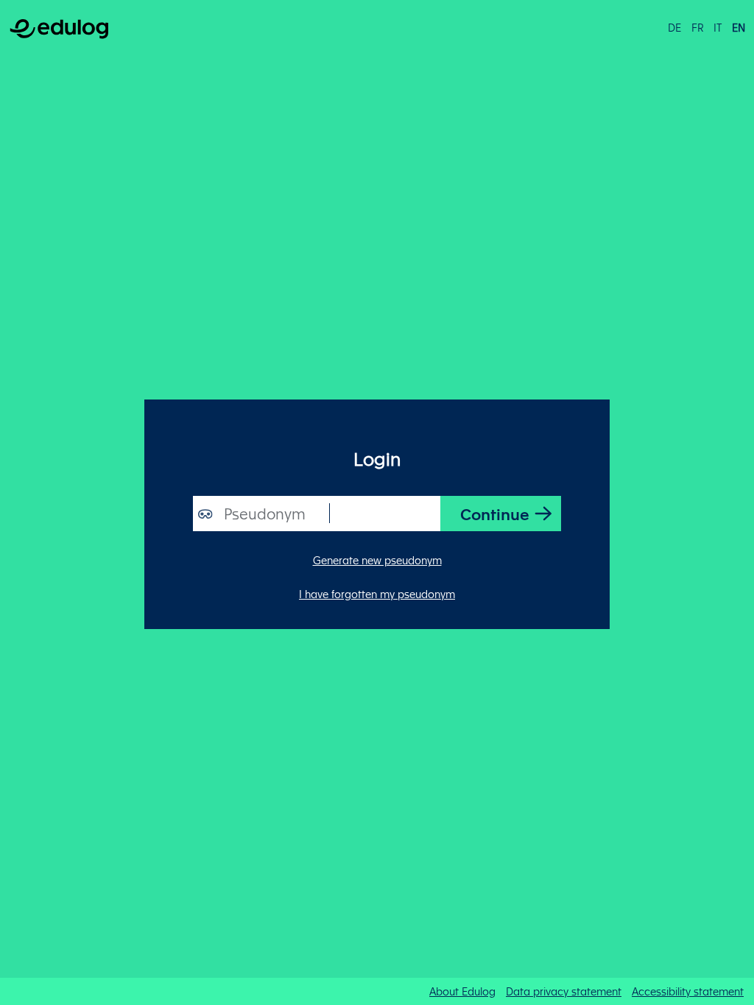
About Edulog (462, 991)
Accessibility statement (688, 991)
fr (697, 27)
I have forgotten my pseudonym (377, 593)
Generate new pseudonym (377, 560)
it (718, 27)
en (738, 27)
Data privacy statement (563, 991)
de (674, 27)
